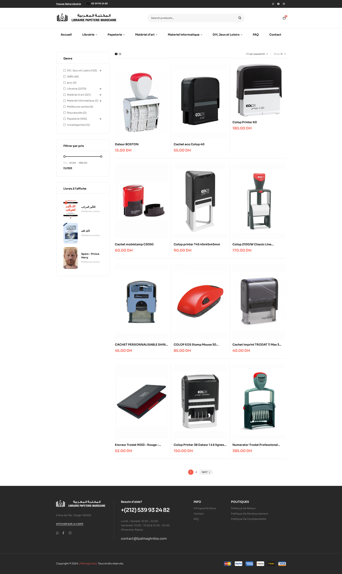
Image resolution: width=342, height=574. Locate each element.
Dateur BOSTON (127, 144)
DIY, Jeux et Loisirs (78, 70)
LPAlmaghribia (88, 563)
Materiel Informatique (80, 100)
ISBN (70, 76)
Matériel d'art (75, 94)
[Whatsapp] (273, 4)
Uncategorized (76, 124)
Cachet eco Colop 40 (189, 144)
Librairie (72, 88)
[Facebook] (278, 4)
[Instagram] (284, 4)
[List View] (120, 54)
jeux (69, 82)
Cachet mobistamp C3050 (134, 244)
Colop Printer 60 (244, 122)
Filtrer (67, 168)
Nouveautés (74, 112)
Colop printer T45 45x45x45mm (197, 244)
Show (277, 54)
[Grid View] (116, 54)
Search (240, 18)
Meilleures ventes (78, 106)
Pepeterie (73, 118)
